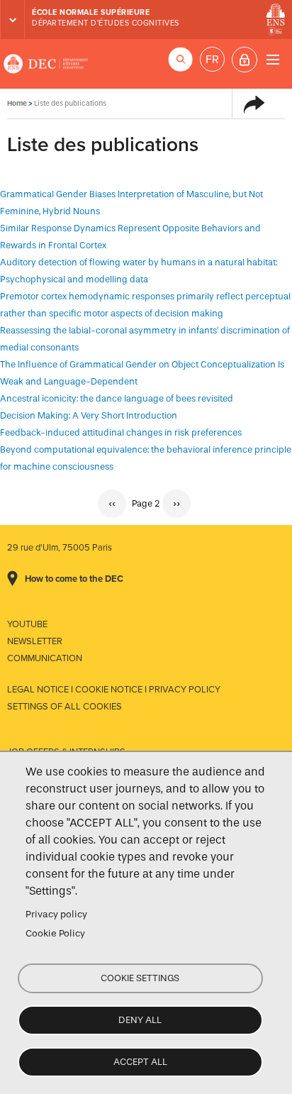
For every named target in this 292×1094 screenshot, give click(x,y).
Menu (272, 59)
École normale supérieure (91, 12)
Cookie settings (140, 978)
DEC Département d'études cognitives (46, 64)
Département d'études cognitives (105, 23)
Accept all (140, 1062)
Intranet (244, 59)
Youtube (27, 624)
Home (17, 103)
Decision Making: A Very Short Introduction (88, 415)
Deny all (140, 1020)
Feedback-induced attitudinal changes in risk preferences (121, 432)
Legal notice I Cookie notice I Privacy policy (113, 689)
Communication (44, 658)
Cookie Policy (55, 933)
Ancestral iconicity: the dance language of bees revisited (116, 398)
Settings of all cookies (64, 706)
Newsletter (34, 641)
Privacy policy (56, 914)
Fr (212, 60)
